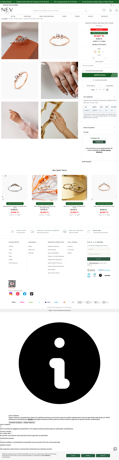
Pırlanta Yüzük (18, 18)
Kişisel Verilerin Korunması (55, 263)
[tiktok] (31, 293)
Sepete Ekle (100, 75)
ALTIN (13, 16)
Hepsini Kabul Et (29, 422)
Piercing (11, 246)
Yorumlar (86, 132)
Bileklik (11, 259)
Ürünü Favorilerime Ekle (101, 80)
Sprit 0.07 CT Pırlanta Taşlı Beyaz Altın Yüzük (44, 207)
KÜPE (64, 16)
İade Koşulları (86, 161)
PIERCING (27, 16)
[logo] (7, 10)
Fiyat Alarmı (110, 85)
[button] (2, 197)
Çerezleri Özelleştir (15, 422)
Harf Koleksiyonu (13, 263)
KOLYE (90, 16)
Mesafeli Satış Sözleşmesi (55, 259)
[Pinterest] (18, 293)
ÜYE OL (98, 259)
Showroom (31, 253)
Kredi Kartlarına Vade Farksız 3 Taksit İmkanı (79, 2)
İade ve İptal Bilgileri (53, 253)
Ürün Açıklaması (88, 97)
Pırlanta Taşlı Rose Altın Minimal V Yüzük (104, 206)
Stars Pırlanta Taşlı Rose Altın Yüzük (74, 206)
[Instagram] (11, 293)
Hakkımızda (31, 249)
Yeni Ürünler (71, 249)
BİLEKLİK (104, 16)
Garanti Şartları (52, 249)
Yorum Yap (99, 142)
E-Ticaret (54, 310)
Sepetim (70, 253)
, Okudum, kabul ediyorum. (96, 264)
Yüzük (10, 249)
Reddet (30, 419)
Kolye (10, 256)
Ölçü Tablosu (91, 85)
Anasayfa (5, 18)
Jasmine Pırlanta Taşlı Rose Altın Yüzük (33, 18)
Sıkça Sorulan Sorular (53, 273)
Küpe (10, 253)
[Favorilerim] (104, 10)
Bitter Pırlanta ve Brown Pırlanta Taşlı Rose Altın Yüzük (15, 207)
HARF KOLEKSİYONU (46, 16)
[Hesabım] (110, 10)
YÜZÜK (77, 16)
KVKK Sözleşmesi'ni (94, 263)
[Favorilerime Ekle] (3, 199)
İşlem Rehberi (51, 269)
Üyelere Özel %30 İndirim (99, 33)
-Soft (50, 310)
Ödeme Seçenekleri (89, 127)
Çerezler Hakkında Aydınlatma (56, 266)
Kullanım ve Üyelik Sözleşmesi (56, 256)
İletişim (30, 246)
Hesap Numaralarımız (53, 246)
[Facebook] (24, 293)
